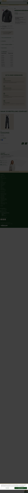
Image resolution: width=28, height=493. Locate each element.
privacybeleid (22, 486)
